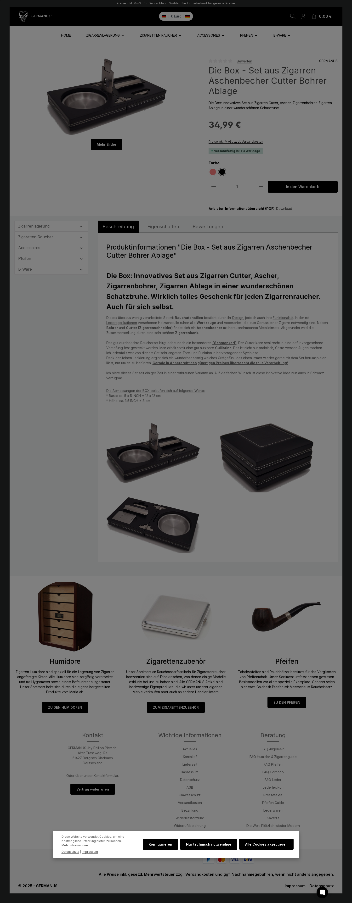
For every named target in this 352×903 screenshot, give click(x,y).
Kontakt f (190, 757)
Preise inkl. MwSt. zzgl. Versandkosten (236, 141)
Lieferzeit (189, 764)
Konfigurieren (160, 844)
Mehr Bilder (106, 144)
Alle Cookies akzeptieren (266, 844)
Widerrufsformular (190, 818)
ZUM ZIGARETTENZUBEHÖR (176, 707)
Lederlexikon (273, 787)
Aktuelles (190, 749)
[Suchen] (293, 16)
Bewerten (244, 61)
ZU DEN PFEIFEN (286, 702)
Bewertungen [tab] (208, 226)
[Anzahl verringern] (214, 186)
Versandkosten (190, 803)
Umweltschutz (190, 795)
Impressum (190, 772)
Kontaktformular (106, 776)
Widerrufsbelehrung (190, 826)
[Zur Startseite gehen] (36, 16)
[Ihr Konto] (303, 16)
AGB (190, 787)
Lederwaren (273, 810)
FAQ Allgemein (273, 749)
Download (284, 208)
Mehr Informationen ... (77, 845)
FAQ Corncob (273, 772)
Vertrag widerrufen (92, 789)
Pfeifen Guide (273, 803)
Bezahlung (190, 810)
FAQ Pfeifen (273, 764)
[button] (81, 226)
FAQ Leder (273, 780)
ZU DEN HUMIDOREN (65, 707)
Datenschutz (190, 780)
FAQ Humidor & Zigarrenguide (273, 757)
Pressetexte (273, 795)
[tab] (118, 227)
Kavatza (273, 818)
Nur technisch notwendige (208, 844)
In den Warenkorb (302, 186)
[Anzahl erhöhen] (261, 186)
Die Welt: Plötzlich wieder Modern (273, 826)
